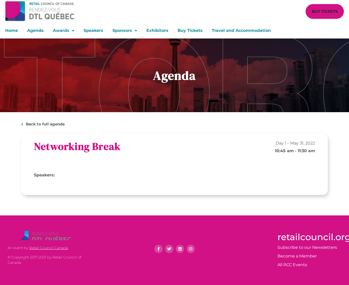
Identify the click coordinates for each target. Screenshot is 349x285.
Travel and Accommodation (241, 30)
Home (11, 30)
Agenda (35, 30)
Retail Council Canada (48, 247)
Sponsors (122, 30)
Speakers (93, 30)
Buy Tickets (190, 30)
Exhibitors (157, 30)
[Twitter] (169, 249)
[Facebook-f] (158, 249)
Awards (61, 30)
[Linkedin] (180, 249)
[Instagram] (191, 249)
